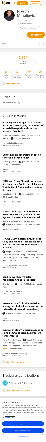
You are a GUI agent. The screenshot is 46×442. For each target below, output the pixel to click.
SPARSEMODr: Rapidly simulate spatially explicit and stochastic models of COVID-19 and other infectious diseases (22, 243)
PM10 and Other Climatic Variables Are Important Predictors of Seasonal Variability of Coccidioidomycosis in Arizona (23, 185)
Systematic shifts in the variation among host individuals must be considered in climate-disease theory (22, 306)
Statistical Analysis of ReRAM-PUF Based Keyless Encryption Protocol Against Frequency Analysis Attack (21, 214)
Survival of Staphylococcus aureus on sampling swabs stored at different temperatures (23, 332)
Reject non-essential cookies (23, 430)
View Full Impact (13, 83)
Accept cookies (23, 423)
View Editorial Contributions (18, 391)
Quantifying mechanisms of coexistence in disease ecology (21, 156)
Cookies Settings (23, 436)
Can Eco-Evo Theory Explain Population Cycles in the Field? (19, 278)
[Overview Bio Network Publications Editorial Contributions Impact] (23, 44)
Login (22, 3)
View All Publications (15, 362)
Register (35, 3)
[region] (23, 420)
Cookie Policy (10, 417)
